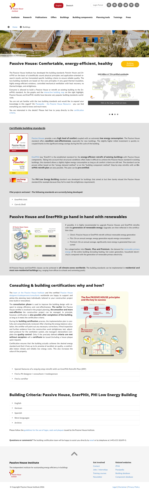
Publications (41, 17)
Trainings (117, 17)
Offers (53, 17)
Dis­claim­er (122, 487)
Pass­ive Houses (38, 138)
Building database (130, 64)
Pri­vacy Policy (134, 487)
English (59, 5)
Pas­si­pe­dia (119, 469)
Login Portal (98, 5)
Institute (15, 17)
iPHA (117, 466)
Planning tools (103, 17)
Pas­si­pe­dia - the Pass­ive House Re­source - (54, 104)
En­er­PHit (35, 157)
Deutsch (69, 5)
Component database (124, 477)
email (92, 440)
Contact (96, 466)
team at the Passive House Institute (28, 292)
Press (128, 17)
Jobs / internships (100, 469)
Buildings (64, 17)
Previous (84, 91)
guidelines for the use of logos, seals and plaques (44, 430)
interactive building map (54, 92)
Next (142, 91)
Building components (83, 17)
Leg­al (115, 487)
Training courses (99, 473)
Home (14, 27)
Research (27, 17)
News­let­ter (97, 477)
